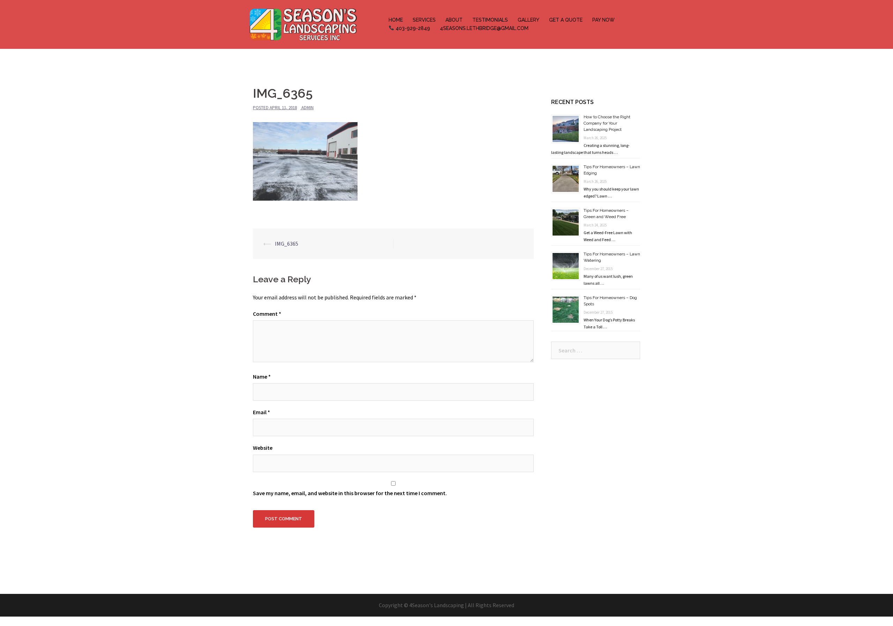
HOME (396, 20)
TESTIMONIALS (490, 20)
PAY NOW (603, 20)
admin (307, 108)
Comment (267, 313)
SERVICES (424, 20)
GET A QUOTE (566, 20)
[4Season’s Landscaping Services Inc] (303, 23)
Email (261, 412)
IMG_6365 (286, 243)
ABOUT (454, 20)
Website (262, 447)
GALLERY (528, 20)
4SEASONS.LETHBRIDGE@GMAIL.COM (484, 28)
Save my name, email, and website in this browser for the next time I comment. (350, 493)
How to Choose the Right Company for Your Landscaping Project (607, 123)
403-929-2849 (412, 28)
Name (262, 376)
